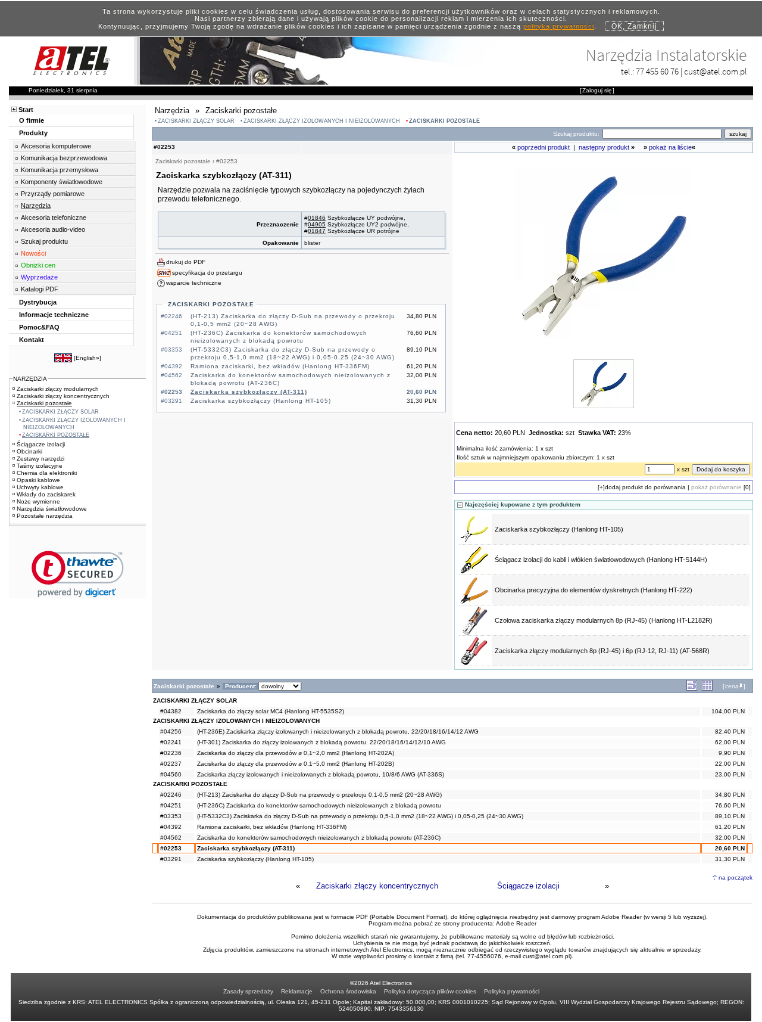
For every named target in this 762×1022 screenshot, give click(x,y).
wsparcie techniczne (193, 282)
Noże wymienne (38, 501)
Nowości (33, 253)
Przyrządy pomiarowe (53, 193)
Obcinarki (29, 451)
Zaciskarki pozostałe (44, 403)
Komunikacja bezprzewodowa (64, 157)
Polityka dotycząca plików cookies (430, 991)
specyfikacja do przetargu (207, 272)
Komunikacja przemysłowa (59, 169)
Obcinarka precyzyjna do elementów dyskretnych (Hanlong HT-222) (593, 590)
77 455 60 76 (657, 71)
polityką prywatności (558, 26)
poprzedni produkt (543, 147)
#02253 (171, 848)
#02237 (171, 763)
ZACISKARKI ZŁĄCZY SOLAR (196, 121)
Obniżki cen (38, 265)
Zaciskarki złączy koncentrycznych (377, 885)
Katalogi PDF (39, 289)
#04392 (171, 827)
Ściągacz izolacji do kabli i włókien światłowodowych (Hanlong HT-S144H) (601, 559)
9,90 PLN (732, 753)
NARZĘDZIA (30, 378)
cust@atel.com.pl (715, 71)
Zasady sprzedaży (248, 991)
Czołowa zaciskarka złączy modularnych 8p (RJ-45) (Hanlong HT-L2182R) (604, 620)
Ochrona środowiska (348, 991)
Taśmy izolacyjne (40, 465)
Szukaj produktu (44, 241)
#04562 (171, 837)
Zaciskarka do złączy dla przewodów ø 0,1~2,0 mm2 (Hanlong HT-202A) (295, 753)
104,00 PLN (728, 711)
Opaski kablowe (38, 480)
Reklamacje (297, 991)
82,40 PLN (730, 731)
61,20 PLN (730, 827)
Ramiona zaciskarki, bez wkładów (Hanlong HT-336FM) (280, 366)
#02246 (171, 794)
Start (25, 109)
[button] (78, 574)
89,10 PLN (730, 816)
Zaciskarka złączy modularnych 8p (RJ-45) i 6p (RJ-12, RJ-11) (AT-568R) (602, 650)
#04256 (171, 731)
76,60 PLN (730, 805)
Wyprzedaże (39, 277)
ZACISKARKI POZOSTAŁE (444, 121)
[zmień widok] (691, 688)
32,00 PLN (730, 837)
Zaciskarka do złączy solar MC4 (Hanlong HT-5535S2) (270, 711)
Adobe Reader (516, 923)
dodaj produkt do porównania (645, 487)
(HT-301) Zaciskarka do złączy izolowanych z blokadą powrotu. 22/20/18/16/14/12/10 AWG (321, 742)
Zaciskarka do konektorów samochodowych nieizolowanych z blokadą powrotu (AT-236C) (319, 837)
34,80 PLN (730, 794)
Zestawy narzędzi (40, 458)
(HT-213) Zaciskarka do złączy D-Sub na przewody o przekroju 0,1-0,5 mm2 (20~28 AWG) (319, 794)
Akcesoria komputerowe (56, 146)
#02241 (171, 742)
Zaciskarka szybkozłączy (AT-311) (248, 392)
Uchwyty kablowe (40, 487)
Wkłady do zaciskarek (46, 494)
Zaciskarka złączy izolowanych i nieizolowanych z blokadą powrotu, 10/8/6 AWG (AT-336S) (320, 774)
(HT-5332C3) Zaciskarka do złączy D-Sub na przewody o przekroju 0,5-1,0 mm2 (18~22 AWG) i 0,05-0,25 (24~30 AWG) (360, 816)
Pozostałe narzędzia (45, 515)
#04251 (171, 805)
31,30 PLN (730, 859)
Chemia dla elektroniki (47, 473)
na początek (735, 877)
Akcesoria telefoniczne (53, 217)
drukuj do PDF (185, 262)
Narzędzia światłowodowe (52, 508)
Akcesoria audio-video (53, 229)
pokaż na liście (670, 147)
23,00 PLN (730, 774)
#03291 (171, 859)
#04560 (171, 774)
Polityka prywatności (511, 991)
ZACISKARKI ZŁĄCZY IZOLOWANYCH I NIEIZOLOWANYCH (321, 121)
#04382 (171, 711)
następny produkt (604, 147)
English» (87, 358)
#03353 (171, 816)
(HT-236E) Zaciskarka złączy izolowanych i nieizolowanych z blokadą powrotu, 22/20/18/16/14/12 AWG (338, 731)
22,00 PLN (730, 763)
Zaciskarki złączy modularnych (58, 389)
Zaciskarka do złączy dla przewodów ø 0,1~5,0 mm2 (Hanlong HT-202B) (295, 763)
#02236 (171, 753)
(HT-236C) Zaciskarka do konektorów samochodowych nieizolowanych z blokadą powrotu (319, 805)
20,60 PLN (730, 848)
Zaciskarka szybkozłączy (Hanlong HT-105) (260, 400)
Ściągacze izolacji (528, 885)
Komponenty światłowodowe (61, 181)
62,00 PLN (730, 742)
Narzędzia (36, 205)
